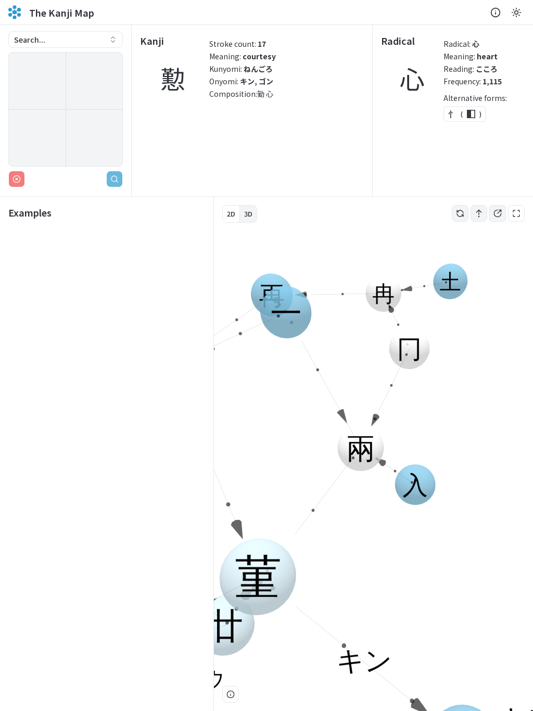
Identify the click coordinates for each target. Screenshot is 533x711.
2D (231, 214)
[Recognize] (114, 179)
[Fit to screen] (516, 213)
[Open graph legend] (230, 694)
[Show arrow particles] (479, 213)
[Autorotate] (460, 213)
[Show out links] (497, 213)
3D (248, 214)
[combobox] (65, 39)
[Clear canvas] (16, 179)
